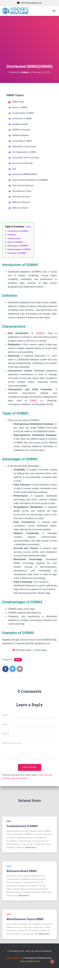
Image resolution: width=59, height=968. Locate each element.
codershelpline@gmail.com (31, 3)
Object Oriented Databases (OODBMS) (30, 180)
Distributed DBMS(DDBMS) (24, 174)
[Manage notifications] (52, 961)
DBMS (33, 400)
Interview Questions (21, 196)
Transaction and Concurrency (25, 157)
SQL (14, 169)
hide (28, 227)
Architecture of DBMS (22, 118)
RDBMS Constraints (21, 129)
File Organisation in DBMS (24, 152)
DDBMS (40, 333)
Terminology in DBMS (22, 141)
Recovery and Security (22, 163)
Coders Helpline (13, 958)
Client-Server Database (23, 185)
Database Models (20, 124)
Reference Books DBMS (21, 871)
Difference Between (21, 202)
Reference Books (20, 208)
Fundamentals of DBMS (23, 113)
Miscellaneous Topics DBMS (25, 919)
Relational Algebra (20, 135)
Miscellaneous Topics (22, 191)
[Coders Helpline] (16, 10)
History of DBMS (19, 107)
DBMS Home (18, 102)
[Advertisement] (29, 43)
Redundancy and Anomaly (24, 146)
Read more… (31, 847)
